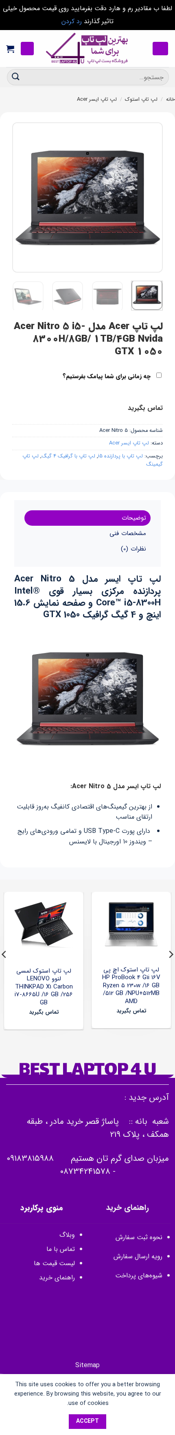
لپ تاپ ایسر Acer (97, 99)
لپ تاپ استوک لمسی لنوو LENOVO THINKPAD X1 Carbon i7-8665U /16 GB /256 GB (44, 987)
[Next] (19, 197)
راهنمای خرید (56, 1277)
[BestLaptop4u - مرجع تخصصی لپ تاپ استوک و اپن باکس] (87, 48)
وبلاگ (67, 1235)
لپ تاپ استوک (141, 99)
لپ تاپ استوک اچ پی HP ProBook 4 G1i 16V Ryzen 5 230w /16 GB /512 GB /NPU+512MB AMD (131, 986)
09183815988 (30, 1158)
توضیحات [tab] (134, 518)
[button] (160, 48)
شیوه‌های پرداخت (138, 1275)
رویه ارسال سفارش (138, 1256)
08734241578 (85, 1171)
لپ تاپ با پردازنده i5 (120, 456)
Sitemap (87, 1365)
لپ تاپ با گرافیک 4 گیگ (68, 456)
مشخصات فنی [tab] (127, 533)
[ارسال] (16, 77)
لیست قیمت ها (54, 1263)
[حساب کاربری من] (27, 48)
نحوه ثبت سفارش (139, 1237)
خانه (170, 99)
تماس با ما (60, 1249)
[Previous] (149, 197)
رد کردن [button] (71, 21)
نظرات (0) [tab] (133, 549)
